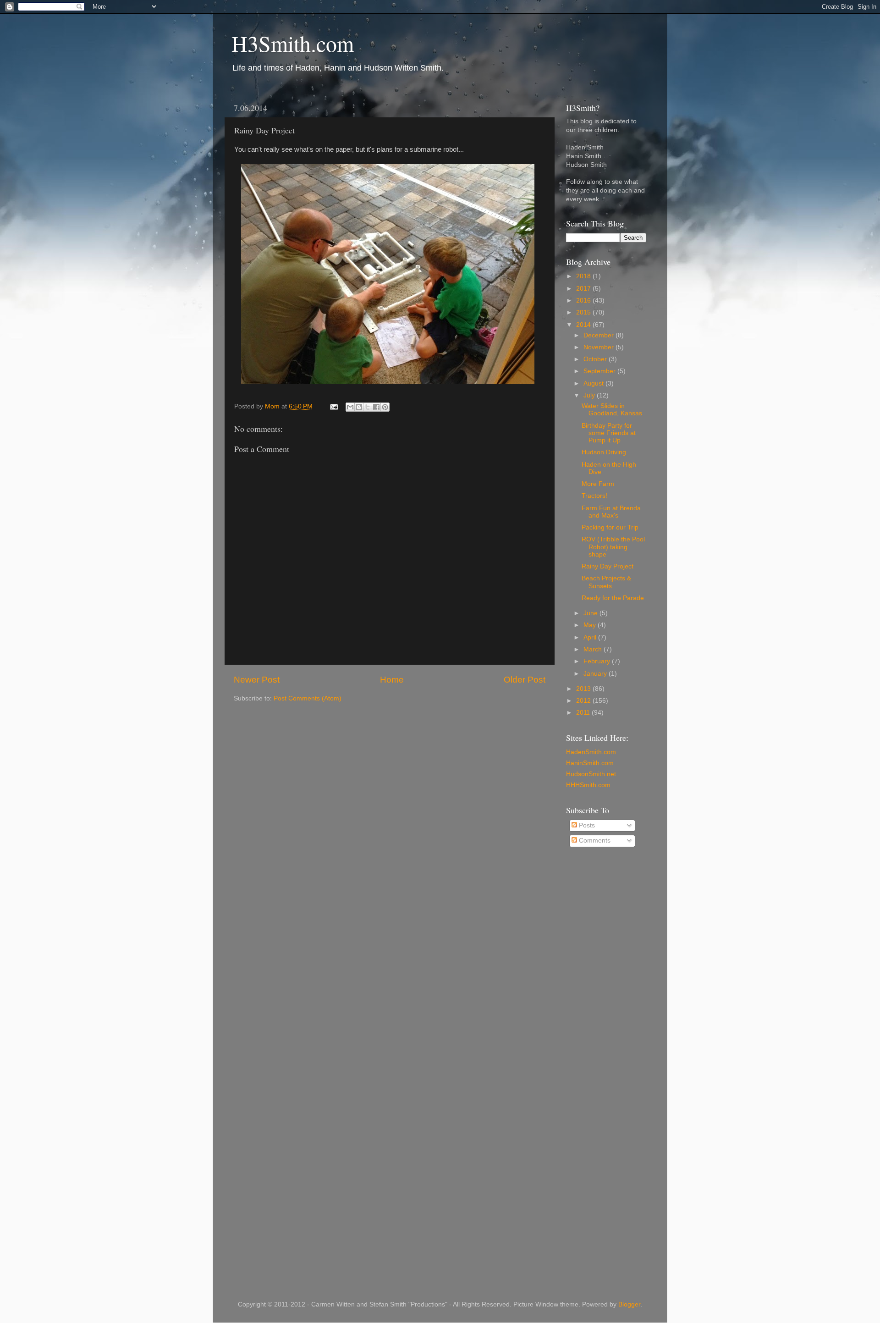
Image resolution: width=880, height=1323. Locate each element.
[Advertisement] (602, 1001)
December (599, 335)
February (597, 661)
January (596, 673)
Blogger (629, 1304)
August (594, 383)
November (599, 347)
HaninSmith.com (590, 763)
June (591, 613)
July (590, 395)
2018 (584, 276)
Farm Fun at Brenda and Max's (611, 512)
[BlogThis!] (358, 407)
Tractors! (594, 495)
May (590, 625)
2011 (584, 712)
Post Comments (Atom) (307, 698)
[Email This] (350, 407)
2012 (584, 700)
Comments (593, 840)
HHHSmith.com (588, 785)
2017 (584, 288)
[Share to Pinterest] (385, 407)
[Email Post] (333, 406)
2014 (584, 324)
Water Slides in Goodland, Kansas (612, 409)
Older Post (524, 679)
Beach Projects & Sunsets (606, 582)
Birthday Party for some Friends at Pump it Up (609, 433)
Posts (586, 825)
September (600, 371)
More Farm (598, 483)
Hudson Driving (604, 452)
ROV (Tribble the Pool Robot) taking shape (613, 546)
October (596, 359)
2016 (584, 300)
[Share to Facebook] (376, 407)
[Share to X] (367, 407)
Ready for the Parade (613, 598)
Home (392, 679)
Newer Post (257, 679)
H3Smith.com (292, 43)
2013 (584, 688)
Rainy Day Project (607, 566)
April (590, 637)
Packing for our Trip (610, 527)
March (593, 649)
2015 (584, 312)
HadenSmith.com (591, 752)
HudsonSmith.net (591, 774)
